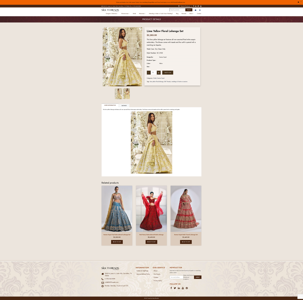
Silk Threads (167, 81)
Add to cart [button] (117, 242)
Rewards (184, 13)
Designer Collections (111, 13)
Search (189, 10)
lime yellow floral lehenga (156, 81)
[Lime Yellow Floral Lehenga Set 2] (126, 93)
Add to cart (167, 72)
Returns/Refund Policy (143, 274)
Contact (199, 13)
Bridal (134, 13)
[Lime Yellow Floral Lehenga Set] (118, 93)
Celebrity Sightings (142, 271)
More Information (110, 105)
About (191, 13)
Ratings (124, 105)
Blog (177, 13)
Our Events (157, 274)
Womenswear (125, 13)
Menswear (142, 13)
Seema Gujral (160, 78)
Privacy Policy (158, 281)
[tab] (110, 105)
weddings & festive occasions (179, 81)
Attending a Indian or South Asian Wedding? (161, 13)
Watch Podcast (184, 6)
